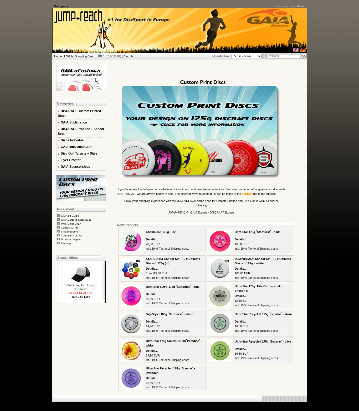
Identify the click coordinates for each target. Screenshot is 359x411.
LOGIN (68, 56)
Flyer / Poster (71, 160)
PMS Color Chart (71, 223)
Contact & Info (70, 227)
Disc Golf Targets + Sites (79, 153)
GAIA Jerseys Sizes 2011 (76, 219)
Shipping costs (180, 248)
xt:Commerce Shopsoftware (198, 404)
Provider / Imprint (71, 239)
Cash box (130, 56)
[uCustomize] (81, 90)
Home (58, 56)
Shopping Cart (84, 56)
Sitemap (66, 243)
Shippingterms (69, 231)
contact (247, 193)
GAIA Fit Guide (70, 215)
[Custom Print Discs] (81, 200)
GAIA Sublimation (74, 122)
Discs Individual (72, 140)
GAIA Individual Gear (76, 147)
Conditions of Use (72, 235)
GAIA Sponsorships (75, 167)
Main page (61, 6)
